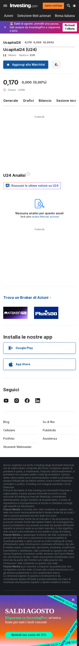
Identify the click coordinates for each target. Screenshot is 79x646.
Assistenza (50, 438)
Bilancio (45, 101)
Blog (6, 422)
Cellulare (9, 430)
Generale (10, 101)
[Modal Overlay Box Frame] (38, 620)
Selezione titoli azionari (34, 15)
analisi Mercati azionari (45, 216)
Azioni (8, 15)
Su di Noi (49, 422)
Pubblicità (49, 430)
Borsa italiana (65, 15)
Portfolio (9, 438)
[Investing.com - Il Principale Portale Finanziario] (23, 5)
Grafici (28, 101)
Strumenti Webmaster (17, 447)
